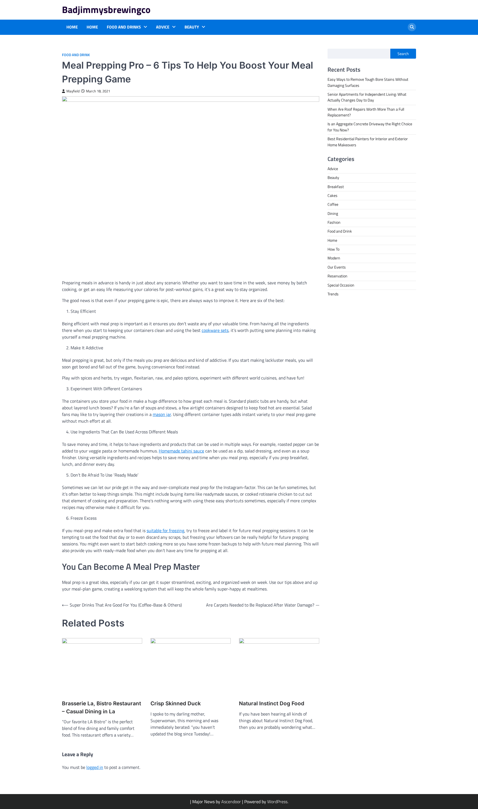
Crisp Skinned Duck (175, 703)
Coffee (333, 204)
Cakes (332, 196)
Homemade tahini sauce (181, 451)
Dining (333, 213)
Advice (162, 27)
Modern (334, 258)
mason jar (162, 414)
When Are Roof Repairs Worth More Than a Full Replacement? (366, 112)
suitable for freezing (165, 530)
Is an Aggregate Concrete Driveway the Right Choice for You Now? (370, 127)
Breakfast (336, 186)
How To (333, 249)
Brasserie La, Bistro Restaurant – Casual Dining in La (101, 707)
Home (72, 27)
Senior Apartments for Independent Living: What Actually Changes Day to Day (367, 97)
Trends (333, 294)
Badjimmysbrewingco (106, 9)
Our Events (337, 267)
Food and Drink (76, 55)
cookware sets (215, 330)
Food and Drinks (124, 27)
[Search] (412, 27)
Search (403, 54)
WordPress (277, 801)
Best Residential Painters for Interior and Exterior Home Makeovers (368, 142)
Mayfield (73, 91)
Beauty (192, 27)
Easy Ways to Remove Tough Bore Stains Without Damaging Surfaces (368, 82)
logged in (94, 767)
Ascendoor (231, 801)
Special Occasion (341, 285)
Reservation (337, 276)
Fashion (334, 222)
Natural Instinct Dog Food (271, 703)
